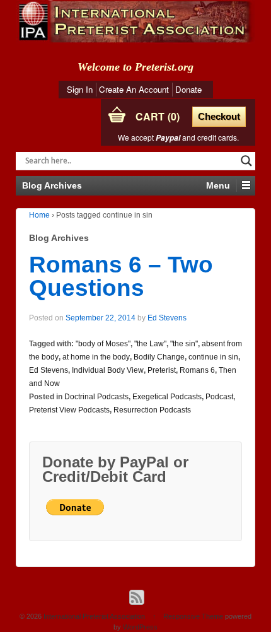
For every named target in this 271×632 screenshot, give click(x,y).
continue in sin (213, 357)
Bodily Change (159, 357)
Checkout (219, 116)
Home (39, 215)
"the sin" (184, 343)
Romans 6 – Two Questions (121, 276)
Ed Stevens (167, 317)
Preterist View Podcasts (69, 410)
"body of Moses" (103, 343)
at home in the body (96, 357)
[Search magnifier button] (246, 161)
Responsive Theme (193, 616)
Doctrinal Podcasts (96, 396)
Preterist (161, 370)
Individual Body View (108, 370)
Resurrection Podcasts (152, 410)
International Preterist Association (94, 616)
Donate (188, 89)
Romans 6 (197, 370)
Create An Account (134, 89)
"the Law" (150, 343)
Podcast (219, 396)
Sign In (80, 89)
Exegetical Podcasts (167, 396)
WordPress (140, 627)
